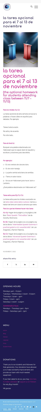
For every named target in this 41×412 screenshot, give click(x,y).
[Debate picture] (20, 49)
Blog (4, 333)
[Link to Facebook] (18, 406)
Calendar (5, 340)
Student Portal (7, 346)
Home (5, 330)
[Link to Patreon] (27, 406)
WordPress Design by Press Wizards (12, 404)
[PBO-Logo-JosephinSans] (17, 7)
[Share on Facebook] (7, 264)
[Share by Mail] (33, 264)
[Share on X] (16, 264)
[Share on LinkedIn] (25, 264)
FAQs (4, 343)
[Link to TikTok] (30, 406)
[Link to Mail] (24, 406)
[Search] (30, 7)
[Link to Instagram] (15, 406)
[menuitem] (30, 7)
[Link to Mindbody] (33, 406)
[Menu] (35, 7)
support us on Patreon (28, 382)
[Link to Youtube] (36, 406)
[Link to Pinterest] (21, 406)
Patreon (5, 337)
